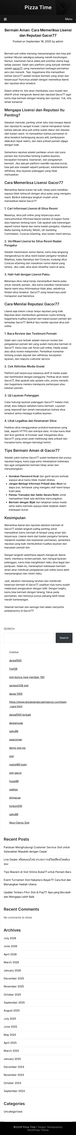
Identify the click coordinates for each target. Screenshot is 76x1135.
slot (11, 756)
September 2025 (14, 1002)
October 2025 (12, 994)
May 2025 (10, 1034)
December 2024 (14, 1067)
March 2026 (11, 962)
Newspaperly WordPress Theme (45, 1128)
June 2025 (10, 1026)
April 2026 (10, 954)
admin (59, 41)
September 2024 (14, 1091)
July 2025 (10, 1018)
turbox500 (15, 806)
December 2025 (14, 978)
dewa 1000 (15, 693)
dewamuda (16, 723)
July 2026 (10, 938)
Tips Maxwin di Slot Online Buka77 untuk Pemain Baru (37, 872)
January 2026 (12, 970)
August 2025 (12, 1010)
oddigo (13, 789)
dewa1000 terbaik (20, 714)
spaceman (15, 739)
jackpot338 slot (18, 685)
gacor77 (17, 68)
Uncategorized (13, 1111)
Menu (68, 19)
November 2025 (14, 986)
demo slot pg (17, 748)
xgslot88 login (18, 764)
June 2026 (10, 946)
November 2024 (14, 1075)
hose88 (14, 781)
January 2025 (12, 1059)
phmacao (15, 797)
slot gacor (15, 773)
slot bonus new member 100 (26, 677)
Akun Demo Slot (19, 822)
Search (9, 628)
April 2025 (10, 1042)
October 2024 (12, 1083)
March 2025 (11, 1050)
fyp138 (13, 668)
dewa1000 (15, 660)
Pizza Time (38, 7)
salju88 (13, 731)
